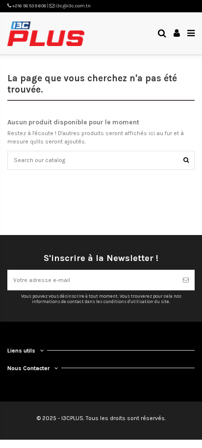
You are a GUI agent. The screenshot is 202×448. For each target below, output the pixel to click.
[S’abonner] (186, 280)
